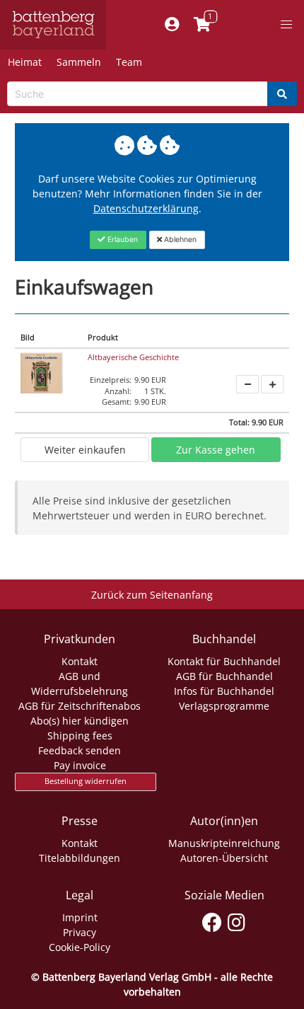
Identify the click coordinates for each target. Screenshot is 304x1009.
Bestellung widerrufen (86, 781)
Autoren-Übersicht (224, 858)
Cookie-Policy (79, 947)
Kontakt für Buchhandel (224, 661)
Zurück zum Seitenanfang (152, 594)
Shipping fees (79, 735)
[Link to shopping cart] (202, 25)
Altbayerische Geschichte (133, 357)
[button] (286, 25)
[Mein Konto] (171, 25)
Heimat (25, 62)
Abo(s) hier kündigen (79, 720)
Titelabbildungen (79, 858)
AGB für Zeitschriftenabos (79, 706)
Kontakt (80, 661)
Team (129, 62)
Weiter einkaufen (85, 449)
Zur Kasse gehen (215, 449)
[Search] (282, 93)
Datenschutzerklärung (146, 208)
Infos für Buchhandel (224, 691)
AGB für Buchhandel (224, 676)
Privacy (79, 932)
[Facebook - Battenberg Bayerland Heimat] (211, 920)
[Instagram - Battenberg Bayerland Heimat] (236, 920)
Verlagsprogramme (224, 706)
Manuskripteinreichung (224, 843)
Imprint (80, 917)
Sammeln (79, 62)
